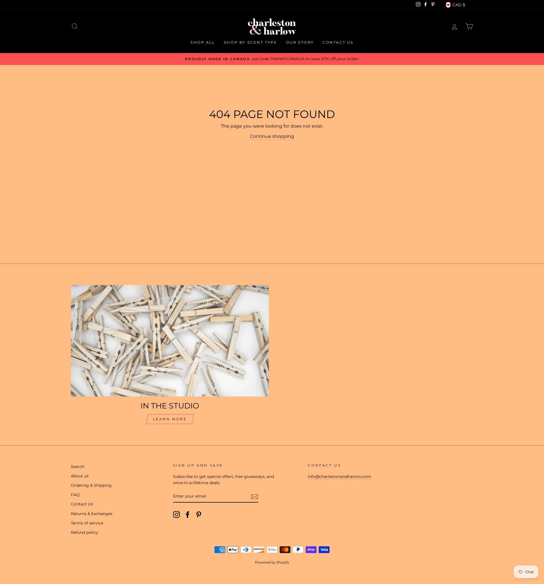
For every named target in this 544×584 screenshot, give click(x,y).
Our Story (300, 42)
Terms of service (87, 523)
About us (80, 476)
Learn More (170, 419)
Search (77, 466)
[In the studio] (170, 341)
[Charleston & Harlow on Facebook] (187, 514)
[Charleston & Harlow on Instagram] (176, 514)
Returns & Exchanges (91, 513)
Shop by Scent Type (250, 42)
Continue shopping (272, 136)
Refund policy (84, 532)
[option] (272, 59)
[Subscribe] (254, 496)
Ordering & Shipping (91, 485)
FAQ (75, 494)
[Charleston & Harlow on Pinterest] (198, 514)
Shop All (202, 42)
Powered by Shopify (272, 562)
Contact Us (338, 42)
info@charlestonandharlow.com (339, 476)
